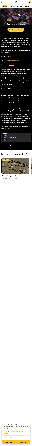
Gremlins (11, 65)
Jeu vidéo (12, 6)
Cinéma (5, 6)
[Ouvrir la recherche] (1, 2)
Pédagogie (27, 6)
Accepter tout (23, 442)
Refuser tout (8, 442)
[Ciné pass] (5, 2)
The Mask (10, 56)
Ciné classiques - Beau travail (12, 176)
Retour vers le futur (14, 60)
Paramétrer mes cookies (10, 437)
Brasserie (19, 6)
